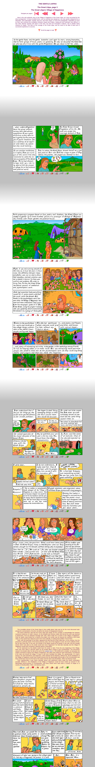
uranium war (48, 651)
